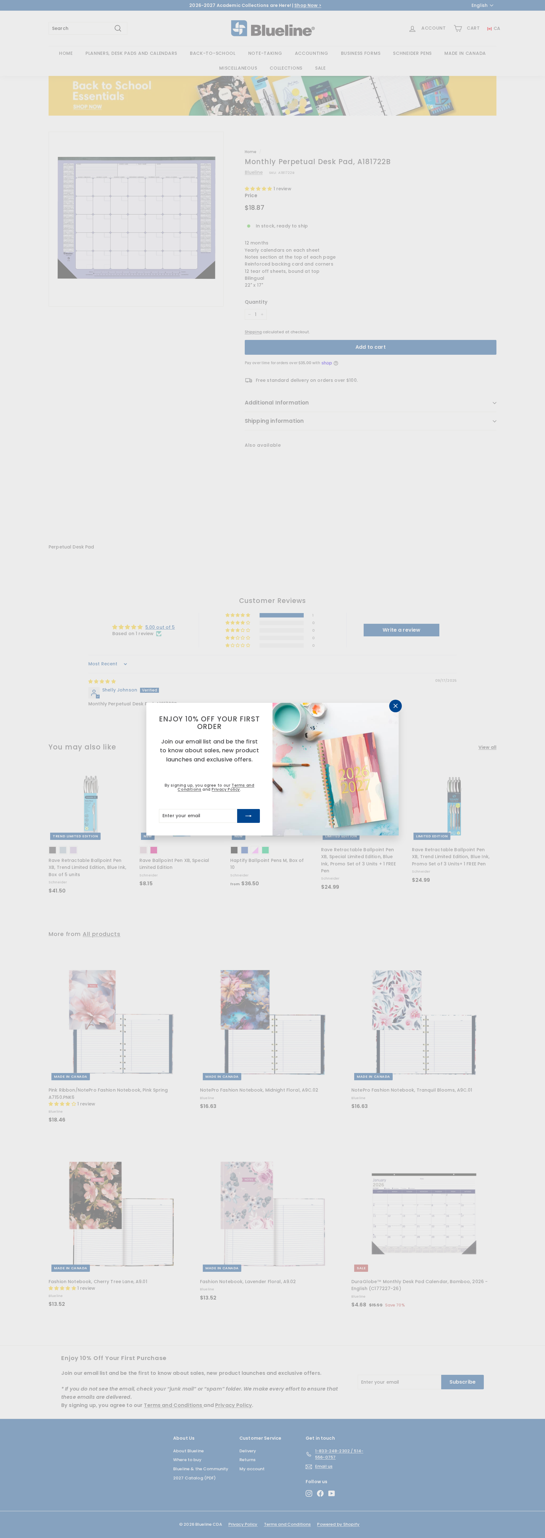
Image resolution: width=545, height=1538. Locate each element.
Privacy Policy (226, 789)
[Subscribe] (248, 816)
